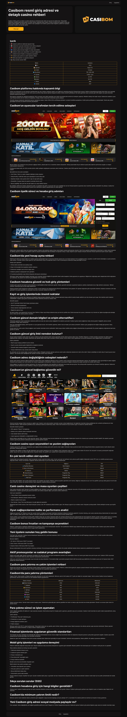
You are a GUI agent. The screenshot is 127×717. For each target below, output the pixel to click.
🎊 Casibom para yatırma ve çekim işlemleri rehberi (24, 55)
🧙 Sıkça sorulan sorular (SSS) (18, 59)
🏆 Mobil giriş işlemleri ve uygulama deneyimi (22, 57)
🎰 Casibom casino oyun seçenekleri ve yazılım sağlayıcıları (26, 52)
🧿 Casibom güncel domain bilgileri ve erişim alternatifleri (25, 50)
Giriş (110, 2)
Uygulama (116, 2)
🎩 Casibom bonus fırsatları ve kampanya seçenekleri (24, 54)
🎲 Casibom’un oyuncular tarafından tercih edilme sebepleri (26, 46)
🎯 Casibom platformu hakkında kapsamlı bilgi (22, 44)
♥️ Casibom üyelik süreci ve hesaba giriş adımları (23, 48)
